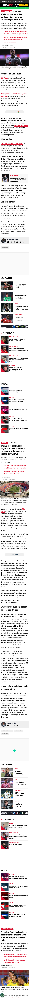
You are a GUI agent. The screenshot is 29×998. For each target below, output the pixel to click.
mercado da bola (6, 730)
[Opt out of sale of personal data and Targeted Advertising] (2, 995)
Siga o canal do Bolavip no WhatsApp (13, 8)
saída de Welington (21, 125)
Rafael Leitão (6, 477)
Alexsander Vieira (8, 45)
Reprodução (18, 730)
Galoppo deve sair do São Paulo (12, 143)
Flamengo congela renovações (15, 1)
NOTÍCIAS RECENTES (16, 5)
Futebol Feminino (20, 929)
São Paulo (18, 11)
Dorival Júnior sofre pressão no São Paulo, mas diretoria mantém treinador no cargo (15, 39)
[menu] (1, 5)
